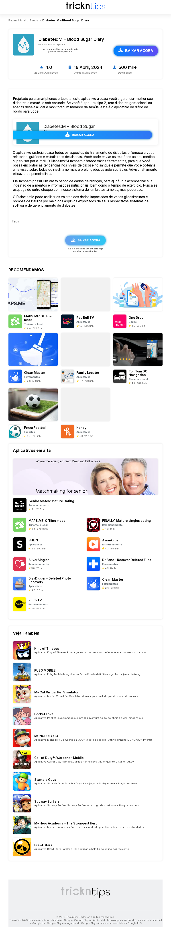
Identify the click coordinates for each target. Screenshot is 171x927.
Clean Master (34, 372)
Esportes (29, 432)
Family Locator (87, 372)
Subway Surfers (47, 801)
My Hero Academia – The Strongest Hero (66, 823)
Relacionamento (39, 505)
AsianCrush (111, 540)
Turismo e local (33, 324)
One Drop (136, 317)
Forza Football (35, 428)
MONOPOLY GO (46, 736)
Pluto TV (35, 600)
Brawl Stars (43, 845)
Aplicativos (83, 321)
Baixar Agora (139, 51)
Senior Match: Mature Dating (51, 501)
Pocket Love (43, 714)
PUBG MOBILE (44, 670)
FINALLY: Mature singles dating (126, 520)
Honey (81, 428)
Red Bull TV (85, 317)
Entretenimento (112, 544)
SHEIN (33, 540)
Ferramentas (32, 376)
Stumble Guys (45, 779)
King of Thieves (46, 648)
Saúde (133, 321)
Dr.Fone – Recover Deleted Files (126, 560)
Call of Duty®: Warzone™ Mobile (59, 758)
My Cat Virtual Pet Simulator (56, 692)
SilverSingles (38, 560)
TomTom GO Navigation (138, 373)
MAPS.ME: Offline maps (46, 520)
